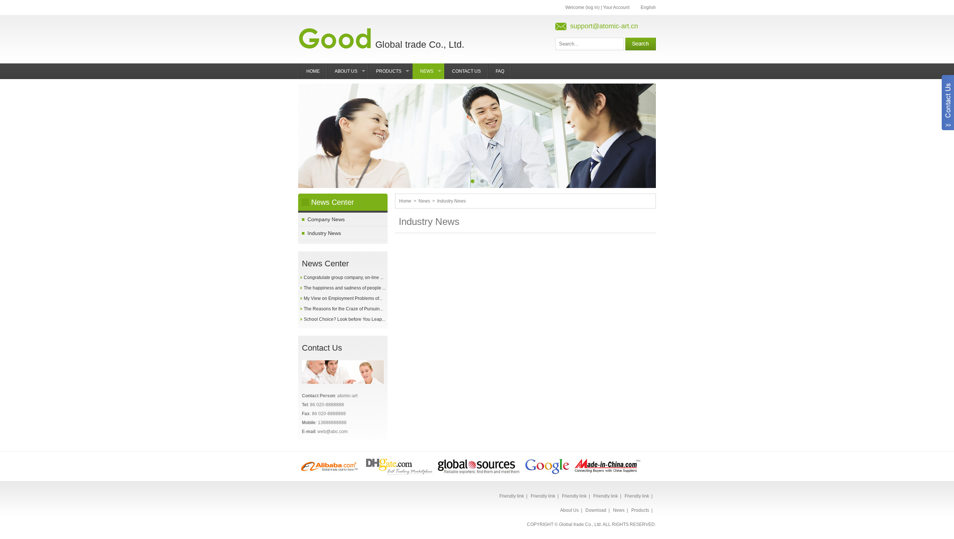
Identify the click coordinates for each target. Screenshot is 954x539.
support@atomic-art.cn (604, 26)
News (424, 201)
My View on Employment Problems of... (343, 298)
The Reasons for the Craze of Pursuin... (343, 308)
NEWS (432, 74)
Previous (309, 130)
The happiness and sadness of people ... (345, 288)
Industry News (324, 233)
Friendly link (511, 496)
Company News (326, 219)
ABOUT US (352, 74)
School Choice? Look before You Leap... (344, 319)
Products (640, 510)
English (648, 7)
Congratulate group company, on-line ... (343, 277)
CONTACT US (466, 71)
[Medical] (330, 476)
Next (645, 130)
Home (405, 201)
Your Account (616, 7)
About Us (569, 510)
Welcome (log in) (582, 7)
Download (595, 510)
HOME (313, 71)
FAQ (500, 71)
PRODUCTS (394, 74)
